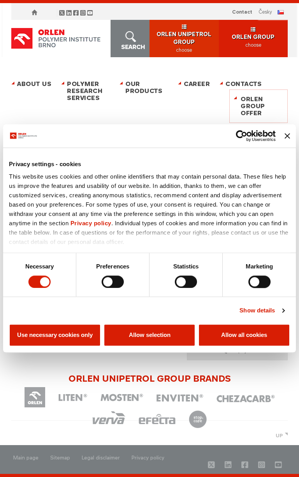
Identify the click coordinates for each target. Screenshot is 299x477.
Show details (257, 310)
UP (279, 435)
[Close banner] (287, 136)
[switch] (113, 281)
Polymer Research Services (84, 91)
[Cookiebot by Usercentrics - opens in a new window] (242, 136)
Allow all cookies (244, 335)
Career (197, 84)
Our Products (143, 87)
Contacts (243, 84)
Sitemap (60, 458)
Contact (242, 12)
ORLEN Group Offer (253, 106)
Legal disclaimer (101, 458)
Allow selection (150, 335)
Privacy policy (90, 223)
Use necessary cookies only (55, 335)
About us (34, 84)
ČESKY (265, 12)
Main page (26, 458)
